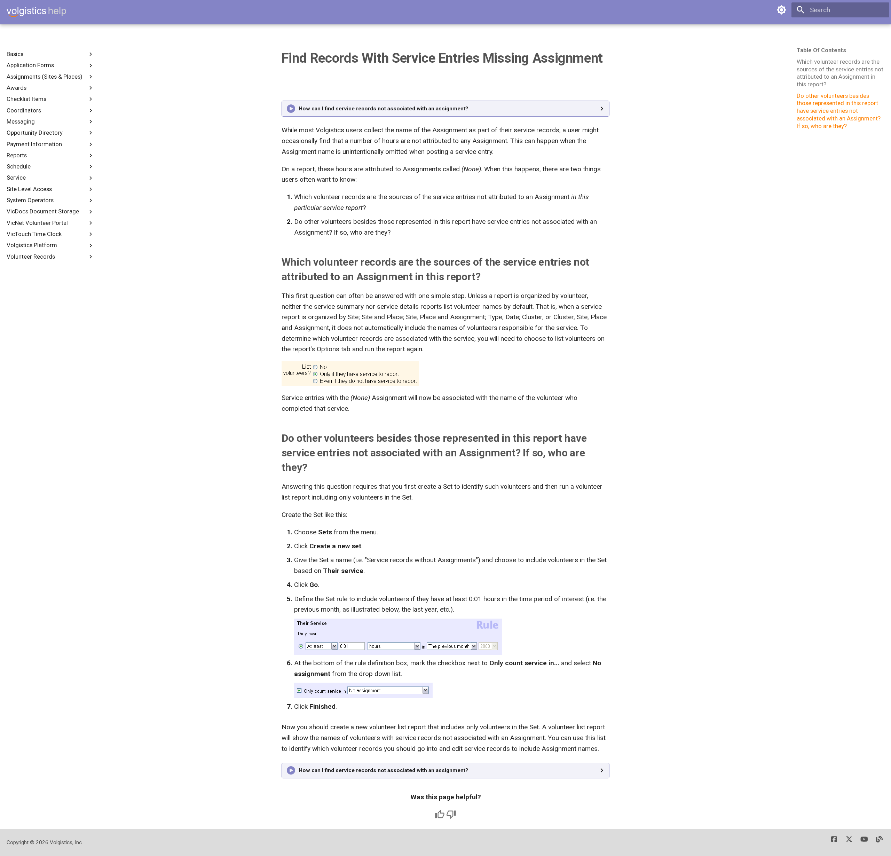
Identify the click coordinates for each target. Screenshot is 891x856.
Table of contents (821, 50)
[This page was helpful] (440, 814)
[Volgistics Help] (36, 12)
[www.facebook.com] (834, 842)
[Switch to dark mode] (781, 10)
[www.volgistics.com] (879, 842)
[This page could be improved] (451, 814)
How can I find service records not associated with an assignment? (383, 108)
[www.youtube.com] (864, 842)
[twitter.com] (849, 842)
